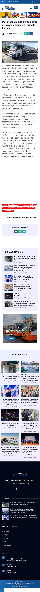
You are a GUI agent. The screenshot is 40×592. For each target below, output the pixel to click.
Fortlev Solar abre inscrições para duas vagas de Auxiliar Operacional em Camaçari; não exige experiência (10, 450)
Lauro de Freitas (11, 217)
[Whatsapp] (37, 1)
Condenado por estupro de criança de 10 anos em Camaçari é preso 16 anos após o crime (24, 303)
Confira (10, 338)
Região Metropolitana (29, 217)
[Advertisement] (20, 182)
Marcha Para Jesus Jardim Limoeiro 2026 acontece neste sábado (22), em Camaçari (24, 277)
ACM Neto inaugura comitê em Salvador (10, 424)
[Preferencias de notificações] (2, 590)
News (19, 217)
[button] (31, 8)
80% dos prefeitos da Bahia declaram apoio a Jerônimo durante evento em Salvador (23, 286)
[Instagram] (34, 1)
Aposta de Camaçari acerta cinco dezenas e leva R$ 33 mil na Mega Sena (24, 258)
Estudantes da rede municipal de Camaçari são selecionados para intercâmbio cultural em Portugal (29, 451)
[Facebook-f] (32, 1)
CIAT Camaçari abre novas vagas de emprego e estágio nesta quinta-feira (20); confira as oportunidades (24, 267)
